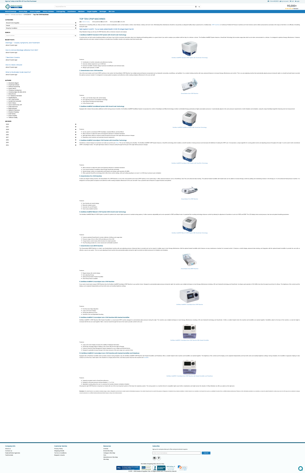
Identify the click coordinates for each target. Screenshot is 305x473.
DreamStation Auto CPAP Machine (189, 93)
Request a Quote (59, 455)
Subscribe (156, 446)
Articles (105, 449)
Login (297, 1)
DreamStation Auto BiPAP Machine (189, 268)
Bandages (103, 11)
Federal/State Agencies (12, 453)
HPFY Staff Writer (13, 99)
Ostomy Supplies (35, 11)
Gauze (8, 25)
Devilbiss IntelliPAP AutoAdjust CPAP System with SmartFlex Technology (190, 163)
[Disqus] (189, 419)
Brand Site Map (108, 451)
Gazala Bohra (12, 97)
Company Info (10, 446)
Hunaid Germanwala (14, 101)
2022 (7, 124)
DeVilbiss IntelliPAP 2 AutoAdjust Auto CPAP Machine (189, 304)
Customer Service (60, 446)
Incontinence (72, 11)
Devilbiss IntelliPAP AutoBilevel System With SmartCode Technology (190, 127)
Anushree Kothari (13, 85)
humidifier (146, 357)
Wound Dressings (10, 11)
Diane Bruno (12, 94)
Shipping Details (59, 451)
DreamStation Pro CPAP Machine (189, 199)
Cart (292, 1)
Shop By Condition (11, 28)
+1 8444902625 (274, 1)
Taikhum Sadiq (12, 117)
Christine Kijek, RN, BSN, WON (17, 92)
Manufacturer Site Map (110, 457)
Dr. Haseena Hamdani (15, 96)
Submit (206, 453)
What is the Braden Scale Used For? (18, 72)
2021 (7, 127)
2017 (7, 137)
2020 (7, 129)
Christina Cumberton (15, 90)
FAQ (104, 455)
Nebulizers (81, 11)
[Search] (199, 6)
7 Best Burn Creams (13, 57)
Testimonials (9, 455)
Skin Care (111, 11)
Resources (107, 446)
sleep (117, 142)
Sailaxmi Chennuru (14, 110)
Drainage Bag (60, 11)
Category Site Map (109, 453)
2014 (7, 145)
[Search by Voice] (196, 7)
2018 (7, 135)
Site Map (106, 459)
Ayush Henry (12, 88)
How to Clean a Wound (14, 65)
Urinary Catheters (48, 11)
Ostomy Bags (23, 11)
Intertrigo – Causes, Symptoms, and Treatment (23, 43)
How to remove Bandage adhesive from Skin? (22, 50)
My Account (285, 1)
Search (7, 32)
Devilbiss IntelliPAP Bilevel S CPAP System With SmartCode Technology (190, 233)
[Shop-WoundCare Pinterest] (159, 458)
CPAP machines (216, 24)
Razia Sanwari (12, 108)
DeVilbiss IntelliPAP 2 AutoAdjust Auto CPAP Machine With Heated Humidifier (189, 340)
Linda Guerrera (13, 107)
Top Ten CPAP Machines (92, 19)
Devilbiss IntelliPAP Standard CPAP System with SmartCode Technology (190, 57)
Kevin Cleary (12, 103)
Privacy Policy (58, 449)
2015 (7, 142)
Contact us (8, 451)
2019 (7, 132)
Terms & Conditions (60, 453)
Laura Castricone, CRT (15, 105)
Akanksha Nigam (13, 83)
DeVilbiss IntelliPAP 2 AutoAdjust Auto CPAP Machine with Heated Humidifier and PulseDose (190, 376)
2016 (7, 140)
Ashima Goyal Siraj (14, 86)
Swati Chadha (12, 116)
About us (8, 449)
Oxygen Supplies (92, 11)
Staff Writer (12, 114)
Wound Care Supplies (12, 23)
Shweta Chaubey (13, 112)
